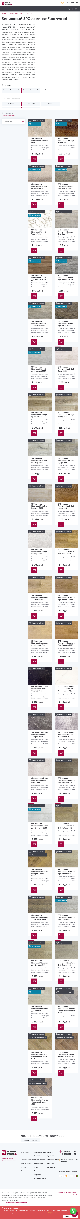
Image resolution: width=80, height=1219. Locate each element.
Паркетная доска (40, 1178)
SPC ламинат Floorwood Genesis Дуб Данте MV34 (38, 323)
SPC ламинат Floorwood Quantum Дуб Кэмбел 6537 (66, 780)
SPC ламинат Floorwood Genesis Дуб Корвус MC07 (38, 369)
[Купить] (34, 159)
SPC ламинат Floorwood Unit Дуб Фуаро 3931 (66, 460)
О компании (25, 1152)
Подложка (50, 1156)
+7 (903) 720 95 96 (68, 1154)
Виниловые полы (40, 1152)
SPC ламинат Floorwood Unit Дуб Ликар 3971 (66, 415)
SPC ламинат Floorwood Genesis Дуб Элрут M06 (65, 232)
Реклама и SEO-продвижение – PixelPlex (68, 1194)
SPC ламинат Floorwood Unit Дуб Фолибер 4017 (39, 186)
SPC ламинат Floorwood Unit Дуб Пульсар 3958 (39, 460)
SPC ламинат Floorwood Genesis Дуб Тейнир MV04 (38, 278)
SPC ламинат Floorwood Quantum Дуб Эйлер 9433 (66, 872)
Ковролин (50, 1163)
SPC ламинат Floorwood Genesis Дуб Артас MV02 (65, 323)
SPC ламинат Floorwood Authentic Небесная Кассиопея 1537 (66, 1010)
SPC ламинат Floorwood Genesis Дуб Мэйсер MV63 (65, 186)
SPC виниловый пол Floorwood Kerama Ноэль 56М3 (39, 780)
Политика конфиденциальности (16, 1202)
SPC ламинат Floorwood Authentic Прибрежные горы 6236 (39, 1055)
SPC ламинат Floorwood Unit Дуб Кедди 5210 (66, 506)
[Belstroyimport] (9, 1154)
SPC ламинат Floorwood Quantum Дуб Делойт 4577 (39, 1009)
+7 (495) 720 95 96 (71, 3)
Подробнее (52, 1213)
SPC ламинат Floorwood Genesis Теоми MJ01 (38, 232)
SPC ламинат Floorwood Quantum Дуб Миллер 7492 (39, 643)
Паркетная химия (52, 1160)
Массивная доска (40, 1160)
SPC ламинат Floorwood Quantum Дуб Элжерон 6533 (39, 826)
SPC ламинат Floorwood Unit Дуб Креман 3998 (39, 415)
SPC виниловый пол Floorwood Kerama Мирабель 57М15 (66, 689)
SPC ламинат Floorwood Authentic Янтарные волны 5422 (39, 873)
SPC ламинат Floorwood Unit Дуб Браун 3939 (66, 369)
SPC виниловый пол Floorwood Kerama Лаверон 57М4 (39, 734)
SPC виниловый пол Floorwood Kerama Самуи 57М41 (39, 689)
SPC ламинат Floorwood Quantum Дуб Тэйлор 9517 (39, 597)
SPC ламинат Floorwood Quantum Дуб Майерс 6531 (66, 826)
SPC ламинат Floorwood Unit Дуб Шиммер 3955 (39, 506)
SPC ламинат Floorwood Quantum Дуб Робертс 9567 (66, 597)
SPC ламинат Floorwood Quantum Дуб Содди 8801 (66, 917)
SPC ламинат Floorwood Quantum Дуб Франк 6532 (66, 963)
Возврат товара (26, 1163)
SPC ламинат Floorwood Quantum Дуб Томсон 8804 (39, 917)
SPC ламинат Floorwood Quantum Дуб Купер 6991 (66, 552)
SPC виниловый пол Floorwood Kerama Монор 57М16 (66, 734)
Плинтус (49, 1152)
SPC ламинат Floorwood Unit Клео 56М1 (39, 141)
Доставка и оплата (27, 1160)
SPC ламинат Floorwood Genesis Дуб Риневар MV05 (66, 278)
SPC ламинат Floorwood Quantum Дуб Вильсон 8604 (39, 963)
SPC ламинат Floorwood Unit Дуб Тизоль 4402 (66, 141)
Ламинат (37, 1156)
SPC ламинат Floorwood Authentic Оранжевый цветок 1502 (39, 1101)
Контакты (24, 1171)
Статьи (23, 1167)
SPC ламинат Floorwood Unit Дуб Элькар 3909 (39, 552)
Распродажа (51, 1167)
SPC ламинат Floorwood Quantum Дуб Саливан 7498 (66, 643)
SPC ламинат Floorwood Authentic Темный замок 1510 (66, 1054)
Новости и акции (26, 1156)
